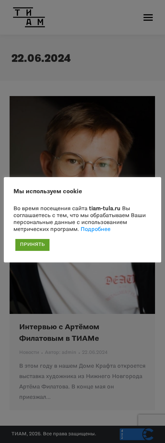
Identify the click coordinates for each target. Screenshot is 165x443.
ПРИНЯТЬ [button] (32, 244)
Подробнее (96, 229)
